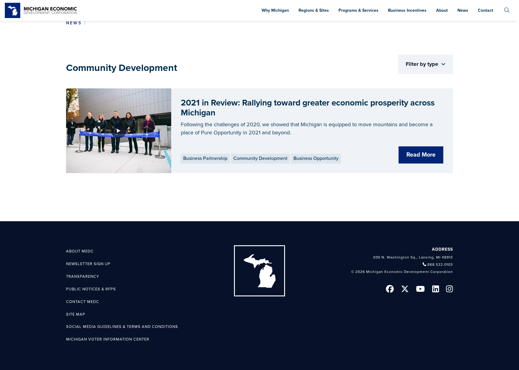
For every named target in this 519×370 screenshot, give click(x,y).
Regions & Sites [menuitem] (314, 10)
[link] (41, 10)
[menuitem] (506, 10)
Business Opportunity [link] (315, 158)
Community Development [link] (260, 158)
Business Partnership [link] (205, 158)
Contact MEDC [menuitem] (82, 301)
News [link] (74, 23)
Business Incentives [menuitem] (407, 10)
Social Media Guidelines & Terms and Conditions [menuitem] (122, 326)
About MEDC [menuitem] (80, 251)
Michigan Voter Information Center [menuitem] (107, 339)
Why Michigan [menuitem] (275, 10)
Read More (421, 154)
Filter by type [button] (423, 64)
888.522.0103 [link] (440, 264)
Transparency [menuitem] (82, 276)
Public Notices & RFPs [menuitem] (91, 289)
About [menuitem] (442, 10)
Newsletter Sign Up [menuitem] (88, 263)
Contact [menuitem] (485, 10)
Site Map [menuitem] (75, 314)
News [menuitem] (462, 10)
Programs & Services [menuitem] (358, 10)
